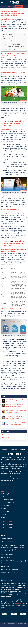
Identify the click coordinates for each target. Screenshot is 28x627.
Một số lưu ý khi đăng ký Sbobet (10, 49)
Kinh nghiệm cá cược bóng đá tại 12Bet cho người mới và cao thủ (14, 405)
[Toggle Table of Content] (23, 34)
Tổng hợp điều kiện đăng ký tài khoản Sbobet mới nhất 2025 (13, 47)
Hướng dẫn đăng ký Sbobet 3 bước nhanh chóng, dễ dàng (12, 37)
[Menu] (2, 2)
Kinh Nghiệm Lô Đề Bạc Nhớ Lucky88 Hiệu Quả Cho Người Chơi (16, 411)
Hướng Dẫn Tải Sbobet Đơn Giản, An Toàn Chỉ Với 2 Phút (14, 123)
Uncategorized (5, 437)
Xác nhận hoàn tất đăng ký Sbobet (12, 44)
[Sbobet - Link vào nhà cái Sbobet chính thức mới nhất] (14, 2)
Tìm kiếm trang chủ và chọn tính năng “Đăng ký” (14, 41)
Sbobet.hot (4, 600)
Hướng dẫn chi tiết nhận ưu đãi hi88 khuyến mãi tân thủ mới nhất (15, 423)
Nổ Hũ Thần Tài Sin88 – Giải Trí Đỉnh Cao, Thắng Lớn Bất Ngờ (15, 417)
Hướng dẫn (5, 434)
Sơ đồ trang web (5, 484)
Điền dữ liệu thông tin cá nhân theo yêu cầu (14, 43)
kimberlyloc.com (18, 603)
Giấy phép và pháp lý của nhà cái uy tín (16, 400)
